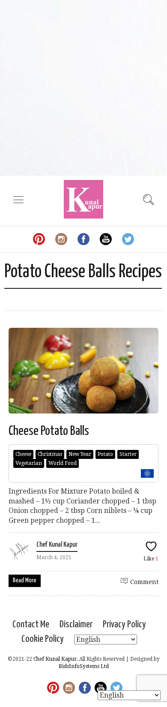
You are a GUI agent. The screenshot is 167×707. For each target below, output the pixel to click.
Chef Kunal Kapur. (55, 659)
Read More (24, 580)
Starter (128, 454)
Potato (105, 454)
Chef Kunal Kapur (57, 544)
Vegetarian (28, 463)
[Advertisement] (83, 87)
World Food (62, 463)
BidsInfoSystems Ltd (84, 666)
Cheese (23, 454)
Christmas (50, 454)
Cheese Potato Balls (49, 431)
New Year (80, 454)
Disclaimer (76, 624)
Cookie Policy (42, 639)
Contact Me (30, 624)
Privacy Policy (124, 624)
